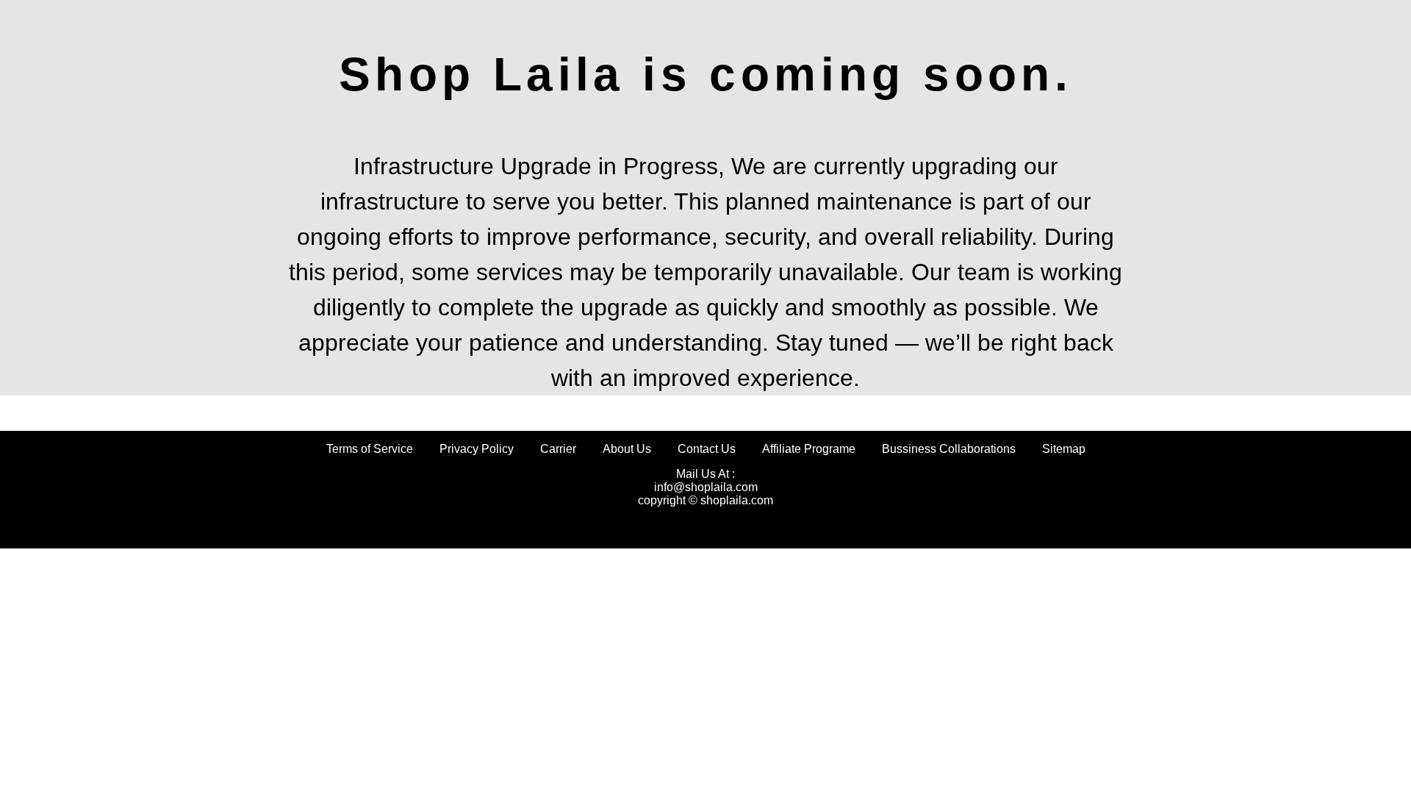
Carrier (558, 449)
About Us (627, 449)
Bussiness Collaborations (949, 449)
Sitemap (1063, 449)
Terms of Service (369, 449)
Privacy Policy (476, 449)
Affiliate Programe (808, 449)
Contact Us (707, 449)
